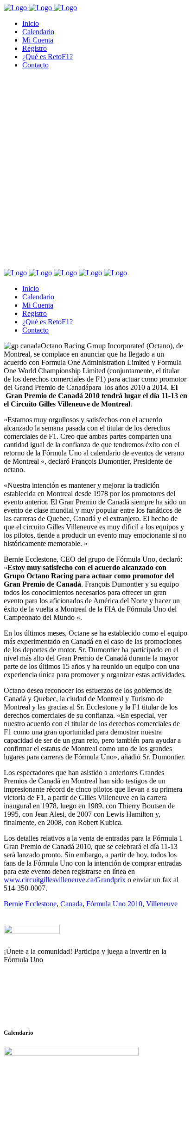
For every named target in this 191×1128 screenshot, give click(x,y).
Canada (71, 904)
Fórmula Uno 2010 (114, 904)
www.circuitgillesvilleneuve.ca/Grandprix (65, 880)
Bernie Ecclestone (30, 904)
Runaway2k (48, 1004)
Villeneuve (162, 904)
